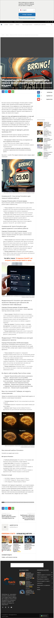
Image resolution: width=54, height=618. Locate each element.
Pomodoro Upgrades (14, 502)
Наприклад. (49, 92)
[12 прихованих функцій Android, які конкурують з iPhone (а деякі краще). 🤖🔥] (29, 539)
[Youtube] (52, 22)
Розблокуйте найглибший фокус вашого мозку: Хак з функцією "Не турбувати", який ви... (48, 133)
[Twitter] (50, 22)
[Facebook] (46, 22)
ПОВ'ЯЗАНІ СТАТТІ (8, 533)
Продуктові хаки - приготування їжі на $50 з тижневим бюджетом (9, 516)
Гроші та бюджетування (27, 24)
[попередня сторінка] (32, 533)
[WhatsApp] (12, 91)
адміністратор (6, 87)
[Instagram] (48, 22)
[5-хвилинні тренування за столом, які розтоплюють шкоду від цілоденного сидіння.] (18, 539)
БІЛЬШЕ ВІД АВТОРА (24, 533)
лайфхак (7, 502)
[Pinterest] (9, 91)
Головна (6, 24)
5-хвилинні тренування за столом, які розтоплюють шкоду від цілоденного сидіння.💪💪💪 (17, 548)
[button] (51, 24)
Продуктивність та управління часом (14, 77)
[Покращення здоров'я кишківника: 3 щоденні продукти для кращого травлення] (40, 154)
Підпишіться (49, 95)
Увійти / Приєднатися (18, 21)
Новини (11, 24)
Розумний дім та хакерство (40, 24)
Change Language (27, 14)
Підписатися (49, 99)
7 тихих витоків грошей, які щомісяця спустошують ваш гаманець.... (48, 140)
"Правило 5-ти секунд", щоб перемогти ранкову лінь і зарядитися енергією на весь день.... (47, 125)
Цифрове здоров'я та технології (30, 542)
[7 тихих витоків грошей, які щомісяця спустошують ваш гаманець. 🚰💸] (40, 140)
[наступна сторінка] (34, 533)
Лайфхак (17, 24)
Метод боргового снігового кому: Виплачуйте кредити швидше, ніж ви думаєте (48, 147)
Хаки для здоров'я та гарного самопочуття (18, 542)
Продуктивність (22, 502)
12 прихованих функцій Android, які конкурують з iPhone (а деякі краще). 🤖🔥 (29, 547)
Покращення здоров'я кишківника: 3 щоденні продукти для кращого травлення (48, 154)
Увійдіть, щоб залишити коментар (9, 557)
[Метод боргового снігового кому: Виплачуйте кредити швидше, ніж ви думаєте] (40, 146)
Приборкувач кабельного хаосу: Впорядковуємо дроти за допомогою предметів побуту (27, 517)
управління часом (30, 502)
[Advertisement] (27, 30)
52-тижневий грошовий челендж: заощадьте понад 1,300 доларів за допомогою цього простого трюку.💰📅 (7, 548)
